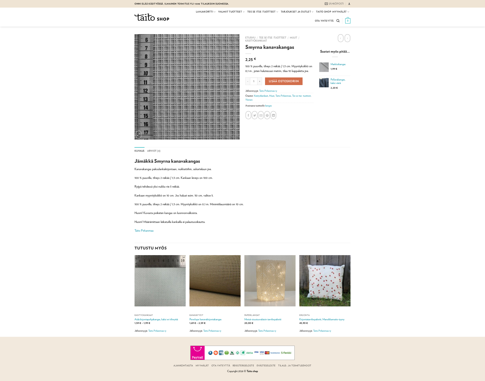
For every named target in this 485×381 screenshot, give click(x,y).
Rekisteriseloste (243, 365)
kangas (268, 105)
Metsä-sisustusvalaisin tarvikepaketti (262, 319)
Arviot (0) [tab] (154, 150)
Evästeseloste (266, 365)
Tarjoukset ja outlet (296, 11)
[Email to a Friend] (261, 115)
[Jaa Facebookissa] (248, 115)
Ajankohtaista (183, 365)
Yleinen (249, 99)
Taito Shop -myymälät (331, 11)
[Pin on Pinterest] (267, 115)
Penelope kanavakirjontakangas (205, 319)
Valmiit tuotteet (230, 11)
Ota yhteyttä (324, 20)
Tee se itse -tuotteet (261, 11)
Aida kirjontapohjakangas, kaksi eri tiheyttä (156, 319)
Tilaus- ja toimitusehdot (294, 365)
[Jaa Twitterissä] (254, 115)
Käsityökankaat (256, 40)
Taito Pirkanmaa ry (268, 90)
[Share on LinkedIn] (273, 115)
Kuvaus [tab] (140, 150)
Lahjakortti (204, 11)
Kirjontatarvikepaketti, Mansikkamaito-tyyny (321, 319)
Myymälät (202, 365)
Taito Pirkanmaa (283, 95)
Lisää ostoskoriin (284, 81)
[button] (349, 3)
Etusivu (250, 37)
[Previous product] (347, 38)
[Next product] (340, 38)
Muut (293, 37)
